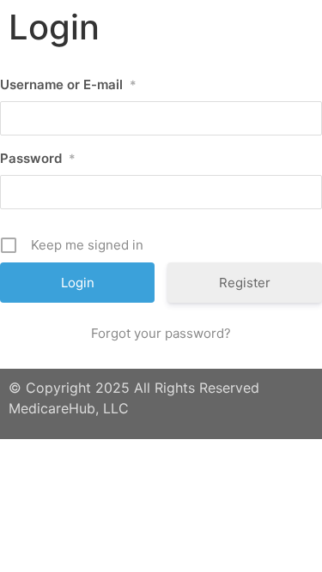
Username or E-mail (68, 84)
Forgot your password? (161, 333)
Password (38, 158)
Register (244, 282)
